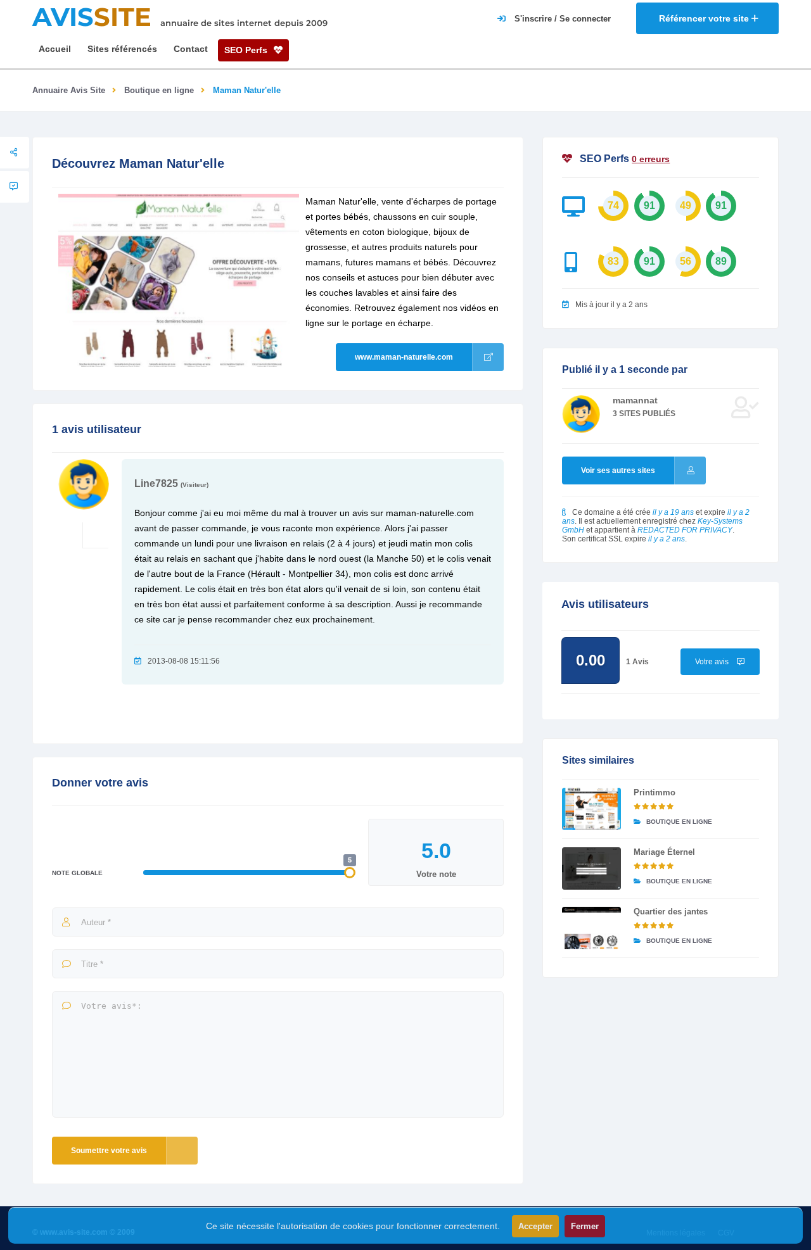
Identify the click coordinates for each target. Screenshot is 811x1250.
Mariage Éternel (664, 852)
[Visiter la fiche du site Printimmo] (591, 809)
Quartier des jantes (671, 911)
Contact (191, 49)
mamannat (635, 400)
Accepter (535, 1226)
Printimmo (654, 792)
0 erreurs (651, 159)
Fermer (585, 1226)
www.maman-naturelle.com (404, 357)
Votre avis (713, 661)
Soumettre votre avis (109, 1150)
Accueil (55, 49)
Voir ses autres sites (618, 470)
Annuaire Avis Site (68, 90)
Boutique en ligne (159, 90)
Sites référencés (122, 49)
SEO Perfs (247, 50)
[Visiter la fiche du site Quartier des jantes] (591, 928)
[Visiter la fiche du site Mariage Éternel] (591, 868)
